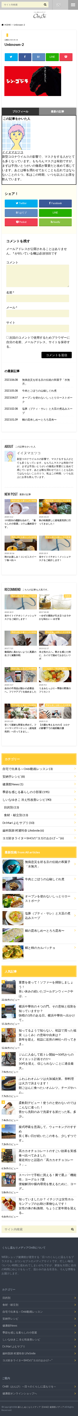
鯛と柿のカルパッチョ (40, 947)
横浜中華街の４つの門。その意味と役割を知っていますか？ (47, 1008)
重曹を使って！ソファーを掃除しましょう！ (46, 984)
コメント (12, 262)
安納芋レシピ (13, 776)
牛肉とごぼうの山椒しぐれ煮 (39, 390)
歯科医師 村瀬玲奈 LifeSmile (23, 830)
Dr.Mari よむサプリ (18, 822)
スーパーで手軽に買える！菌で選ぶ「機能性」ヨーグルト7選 (47, 1177)
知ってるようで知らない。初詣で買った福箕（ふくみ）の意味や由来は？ (47, 1033)
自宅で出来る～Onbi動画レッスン (27, 768)
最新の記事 (57, 111)
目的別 (11, 807)
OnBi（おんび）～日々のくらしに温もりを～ (29, 1386)
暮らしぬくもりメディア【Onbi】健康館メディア (41, 1407)
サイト (10, 322)
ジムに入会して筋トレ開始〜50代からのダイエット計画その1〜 (46, 1057)
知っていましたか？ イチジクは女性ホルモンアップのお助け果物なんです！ (46, 1201)
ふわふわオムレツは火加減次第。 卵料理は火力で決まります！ (46, 1081)
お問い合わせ (58, 5)
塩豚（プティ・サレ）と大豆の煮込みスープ (47, 410)
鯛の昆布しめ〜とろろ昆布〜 (39, 419)
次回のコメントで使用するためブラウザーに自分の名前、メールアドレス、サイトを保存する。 (38, 342)
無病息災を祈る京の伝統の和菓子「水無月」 (46, 381)
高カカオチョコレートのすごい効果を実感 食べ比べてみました (47, 1153)
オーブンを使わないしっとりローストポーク (47, 399)
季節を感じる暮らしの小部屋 (25, 792)
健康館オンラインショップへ (19, 1393)
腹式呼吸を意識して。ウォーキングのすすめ (47, 1129)
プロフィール (20, 111)
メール (11, 307)
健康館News (12, 784)
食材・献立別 (16, 815)
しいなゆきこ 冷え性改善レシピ (26, 799)
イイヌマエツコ (12, 152)
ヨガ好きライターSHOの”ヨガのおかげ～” (33, 838)
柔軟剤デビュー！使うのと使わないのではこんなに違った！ (47, 1105)
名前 (10, 292)
